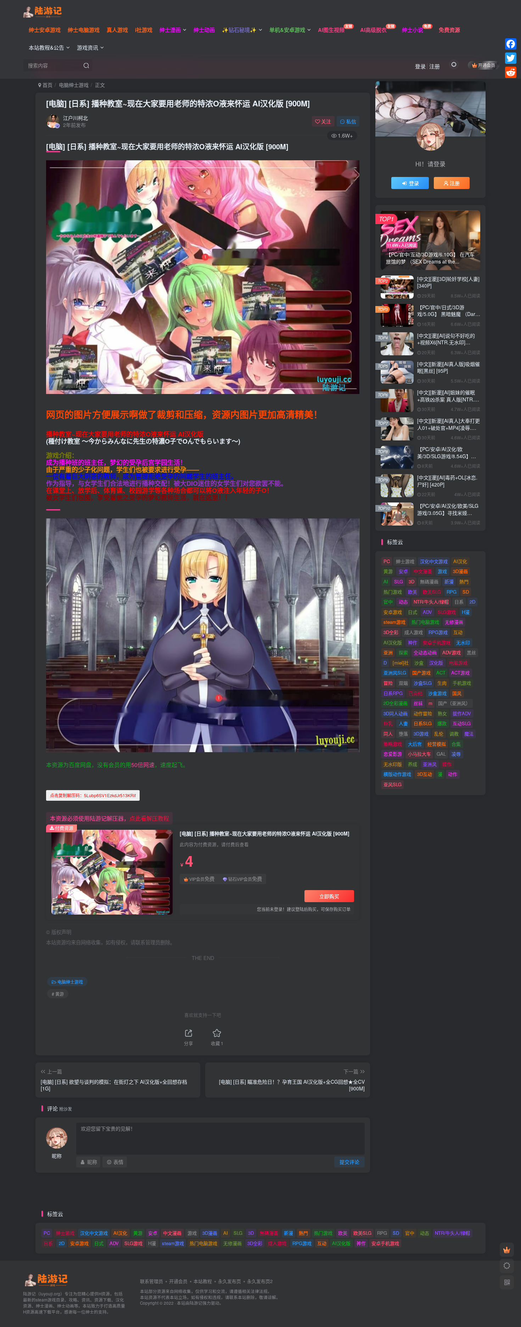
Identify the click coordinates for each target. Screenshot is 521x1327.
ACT (441, 672)
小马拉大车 (419, 753)
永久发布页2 (260, 1281)
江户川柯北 (75, 117)
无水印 (463, 642)
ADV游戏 (451, 652)
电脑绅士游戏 (74, 84)
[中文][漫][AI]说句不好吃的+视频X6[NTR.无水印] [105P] (446, 342)
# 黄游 (58, 994)
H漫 (466, 612)
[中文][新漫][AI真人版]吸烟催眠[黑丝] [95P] (448, 367)
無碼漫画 (429, 581)
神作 (412, 642)
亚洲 (388, 652)
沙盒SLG (423, 682)
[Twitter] (511, 58)
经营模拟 (436, 743)
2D (472, 601)
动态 (403, 601)
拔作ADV (462, 713)
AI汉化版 (392, 642)
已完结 (415, 693)
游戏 (442, 571)
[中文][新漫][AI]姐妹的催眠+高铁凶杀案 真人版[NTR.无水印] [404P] (448, 399)
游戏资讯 (87, 47)
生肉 (442, 682)
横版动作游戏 (397, 774)
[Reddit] (511, 72)
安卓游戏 (392, 612)
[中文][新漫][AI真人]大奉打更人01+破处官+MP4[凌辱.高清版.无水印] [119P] (448, 427)
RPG (451, 591)
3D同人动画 (395, 713)
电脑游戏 (458, 662)
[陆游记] (42, 11)
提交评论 (349, 1161)
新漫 (449, 581)
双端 (403, 682)
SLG (398, 581)
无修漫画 (454, 621)
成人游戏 (413, 632)
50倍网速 (143, 765)
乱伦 (438, 733)
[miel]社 (401, 662)
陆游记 (196, 1303)
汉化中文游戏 (434, 561)
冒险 (388, 682)
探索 (403, 652)
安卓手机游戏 (436, 642)
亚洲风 (430, 764)
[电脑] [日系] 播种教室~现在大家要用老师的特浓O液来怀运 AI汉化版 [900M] (178, 103)
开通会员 (486, 65)
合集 (456, 743)
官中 (388, 601)
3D (411, 581)
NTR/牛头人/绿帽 (431, 601)
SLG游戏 (447, 612)
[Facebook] (511, 44)
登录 (420, 66)
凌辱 (456, 753)
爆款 (442, 723)
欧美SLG (432, 591)
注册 (434, 66)
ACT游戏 (460, 672)
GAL (441, 753)
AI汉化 (460, 561)
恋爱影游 (392, 753)
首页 (46, 84)
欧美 (412, 591)
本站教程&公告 (46, 47)
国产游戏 (421, 672)
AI (385, 581)
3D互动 (424, 774)
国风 (456, 693)
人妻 (403, 723)
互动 (458, 632)
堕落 (403, 733)
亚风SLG (392, 784)
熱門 (464, 581)
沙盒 (419, 662)
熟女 (442, 713)
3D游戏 (421, 733)
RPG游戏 (438, 632)
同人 (388, 733)
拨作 (447, 764)
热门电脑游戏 (425, 621)
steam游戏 (394, 621)
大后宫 (415, 743)
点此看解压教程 (149, 818)
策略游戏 (392, 743)
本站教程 (203, 1281)
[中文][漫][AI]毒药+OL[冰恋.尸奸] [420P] (447, 481)
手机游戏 (462, 682)
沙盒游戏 (437, 693)
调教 (454, 733)
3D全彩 (390, 632)
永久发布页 (229, 1281)
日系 (459, 601)
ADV (427, 612)
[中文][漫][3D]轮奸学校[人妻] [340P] (448, 282)
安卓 (403, 571)
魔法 (469, 733)
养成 (412, 764)
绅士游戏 (405, 561)
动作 (452, 774)
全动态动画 (425, 652)
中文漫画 (423, 571)
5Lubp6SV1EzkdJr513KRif (93, 795)
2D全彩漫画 (395, 703)
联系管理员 (151, 1281)
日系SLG (423, 723)
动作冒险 (423, 713)
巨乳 (388, 723)
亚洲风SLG (394, 672)
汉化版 (436, 662)
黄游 (388, 571)
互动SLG (462, 723)
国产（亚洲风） (454, 703)
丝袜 (418, 703)
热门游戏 (392, 591)
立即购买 (329, 896)
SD (466, 591)
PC (386, 561)
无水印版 (392, 764)
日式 (412, 612)
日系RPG (393, 693)
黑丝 (471, 652)
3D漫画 (460, 571)
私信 (351, 121)
